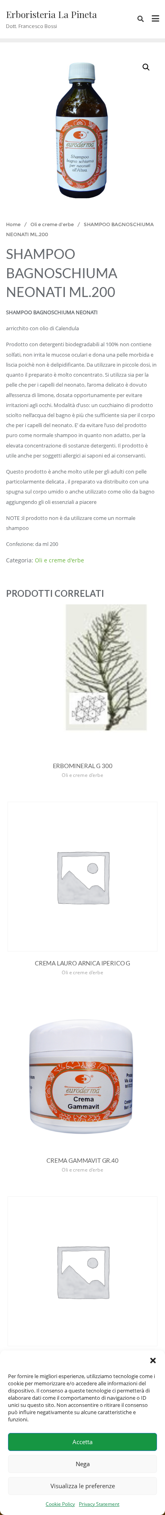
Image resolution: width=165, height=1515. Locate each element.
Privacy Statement (99, 1504)
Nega (83, 1464)
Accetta (82, 1442)
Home (13, 224)
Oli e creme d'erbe (52, 224)
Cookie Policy (60, 1504)
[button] (153, 1360)
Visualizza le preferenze (82, 1486)
